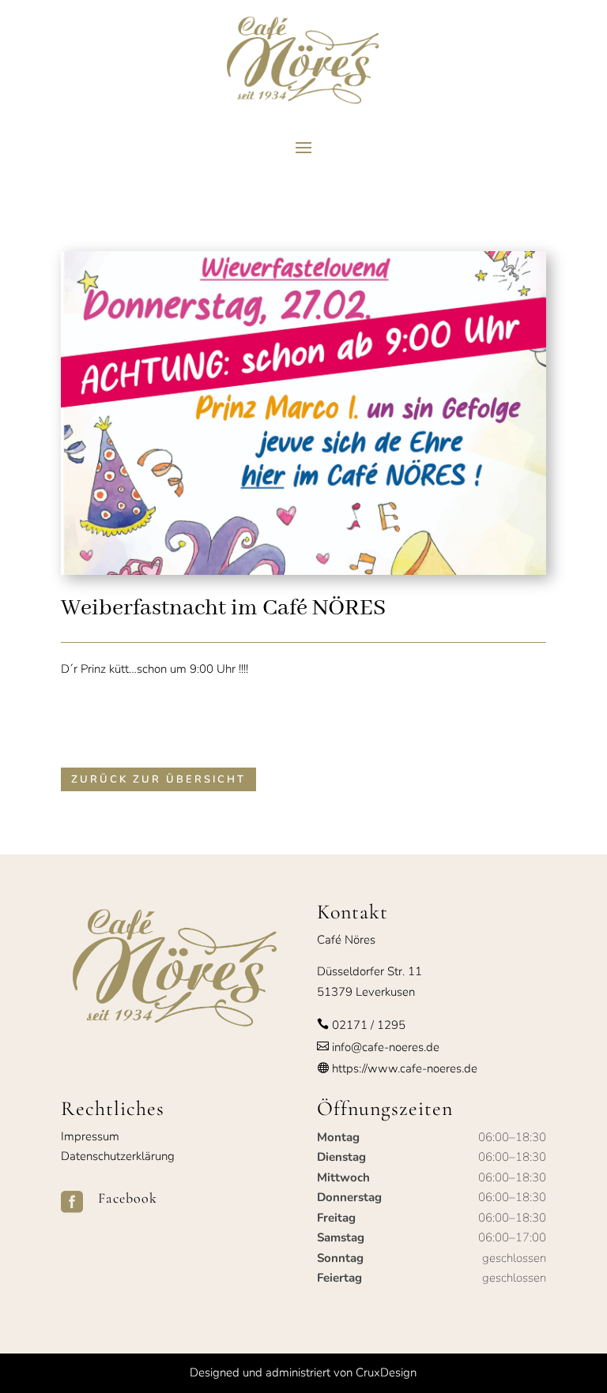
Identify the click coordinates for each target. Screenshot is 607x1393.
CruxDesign (386, 1372)
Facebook (127, 1198)
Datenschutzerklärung (118, 1156)
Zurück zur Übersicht (158, 779)
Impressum (90, 1136)
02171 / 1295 (368, 1025)
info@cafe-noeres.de (384, 1047)
